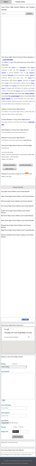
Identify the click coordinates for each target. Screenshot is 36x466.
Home (6, 2)
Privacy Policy (11, 463)
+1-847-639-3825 (7, 59)
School (13, 67)
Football (17, 96)
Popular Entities (20, 2)
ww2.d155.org (5, 148)
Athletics (31, 93)
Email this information (9, 165)
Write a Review (9, 168)
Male (15, 427)
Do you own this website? (11, 337)
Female (21, 427)
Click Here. (29, 454)
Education (23, 67)
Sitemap (25, 463)
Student (3, 72)
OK (28, 337)
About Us (3, 463)
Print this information (25, 165)
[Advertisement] (18, 35)
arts (27, 72)
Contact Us (19, 463)
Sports (32, 83)
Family (31, 75)
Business (31, 72)
